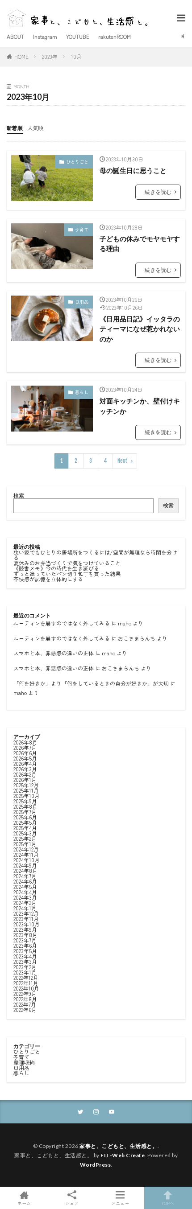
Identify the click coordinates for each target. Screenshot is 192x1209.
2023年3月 (25, 961)
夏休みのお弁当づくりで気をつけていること (67, 563)
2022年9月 (25, 993)
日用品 (81, 301)
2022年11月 (25, 983)
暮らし (81, 392)
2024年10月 (26, 860)
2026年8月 (25, 742)
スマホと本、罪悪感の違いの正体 (53, 653)
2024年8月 (25, 870)
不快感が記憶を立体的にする (48, 579)
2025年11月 (26, 790)
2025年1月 (25, 843)
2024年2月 (25, 902)
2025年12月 (26, 785)
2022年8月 (25, 999)
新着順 (15, 128)
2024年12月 (26, 849)
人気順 (35, 128)
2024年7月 (25, 876)
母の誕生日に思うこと (133, 170)
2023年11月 (26, 918)
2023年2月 (25, 966)
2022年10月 (26, 988)
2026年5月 (25, 758)
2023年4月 (25, 956)
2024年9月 (25, 865)
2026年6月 (25, 753)
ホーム (24, 1202)
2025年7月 (25, 811)
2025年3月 (25, 833)
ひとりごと (77, 161)
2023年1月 (25, 972)
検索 (18, 495)
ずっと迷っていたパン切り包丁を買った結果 (67, 573)
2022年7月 (24, 1004)
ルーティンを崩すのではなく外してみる (61, 623)
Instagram (45, 36)
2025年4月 (25, 827)
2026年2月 (25, 774)
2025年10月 (26, 795)
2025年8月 (25, 806)
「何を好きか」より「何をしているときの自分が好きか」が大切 (91, 683)
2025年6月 (25, 817)
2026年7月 (25, 747)
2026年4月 (25, 763)
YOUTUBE (77, 36)
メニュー (120, 1202)
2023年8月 (25, 934)
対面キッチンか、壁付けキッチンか (140, 406)
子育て (81, 229)
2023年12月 (26, 913)
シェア (72, 1203)
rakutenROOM (114, 36)
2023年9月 (25, 929)
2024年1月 (25, 908)
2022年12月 (25, 977)
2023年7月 (25, 940)
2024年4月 (25, 892)
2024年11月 (26, 854)
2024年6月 (25, 881)
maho (124, 623)
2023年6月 (25, 945)
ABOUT (15, 36)
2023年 (50, 56)
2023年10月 (26, 924)
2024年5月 (25, 886)
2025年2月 (25, 838)
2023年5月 (25, 950)
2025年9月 (25, 801)
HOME (21, 56)
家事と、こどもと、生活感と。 (118, 1146)
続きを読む (158, 192)
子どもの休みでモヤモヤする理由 (140, 243)
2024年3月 (25, 897)
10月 (76, 56)
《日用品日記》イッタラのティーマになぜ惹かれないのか (140, 329)
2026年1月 (25, 779)
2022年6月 (25, 1009)
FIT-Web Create (122, 1155)
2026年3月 (25, 769)
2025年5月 (25, 822)
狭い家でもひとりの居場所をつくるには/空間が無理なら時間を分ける (95, 554)
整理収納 (24, 1062)
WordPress (95, 1164)
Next (122, 460)
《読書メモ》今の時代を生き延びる (56, 568)
